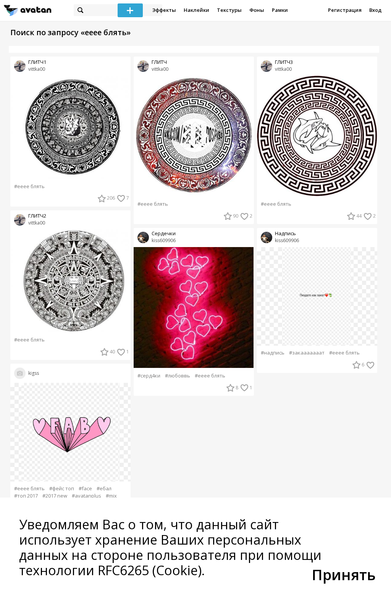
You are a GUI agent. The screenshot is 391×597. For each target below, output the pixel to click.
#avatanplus (86, 495)
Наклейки (196, 10)
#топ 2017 (26, 495)
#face (85, 488)
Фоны (256, 10)
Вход (375, 10)
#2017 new (54, 495)
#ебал (104, 488)
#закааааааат (307, 352)
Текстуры (229, 10)
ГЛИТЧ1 (37, 62)
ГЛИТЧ (159, 62)
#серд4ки (148, 375)
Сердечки (164, 233)
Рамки (280, 10)
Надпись (285, 233)
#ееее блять (29, 186)
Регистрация (345, 10)
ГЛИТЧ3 (284, 62)
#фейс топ (61, 488)
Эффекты (164, 10)
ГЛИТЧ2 (37, 215)
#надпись (272, 352)
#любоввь (177, 375)
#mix (111, 495)
